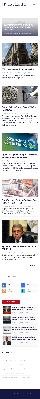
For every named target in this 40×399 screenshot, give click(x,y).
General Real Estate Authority (11, 377)
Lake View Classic (8, 365)
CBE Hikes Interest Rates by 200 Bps (18, 69)
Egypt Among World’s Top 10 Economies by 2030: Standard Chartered (19, 156)
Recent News (11, 301)
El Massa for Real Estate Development (14, 373)
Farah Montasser (28, 206)
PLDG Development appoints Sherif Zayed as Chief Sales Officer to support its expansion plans (24, 339)
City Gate (24, 361)
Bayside (5, 361)
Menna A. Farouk (27, 252)
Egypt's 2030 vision (8, 369)
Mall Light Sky (20, 365)
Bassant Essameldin (26, 33)
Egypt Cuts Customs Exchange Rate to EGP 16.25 (19, 248)
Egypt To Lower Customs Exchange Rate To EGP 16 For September (19, 201)
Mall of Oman (14, 361)
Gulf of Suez (26, 377)
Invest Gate (28, 73)
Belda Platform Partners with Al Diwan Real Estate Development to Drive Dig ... (19, 27)
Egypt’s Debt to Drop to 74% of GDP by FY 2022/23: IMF (19, 108)
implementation (21, 369)
